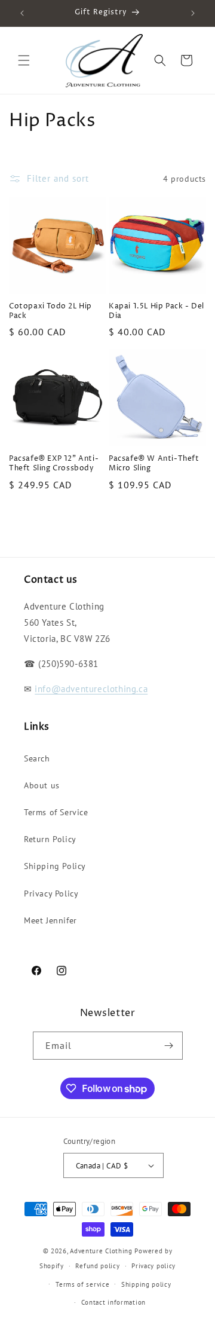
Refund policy (97, 1266)
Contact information (113, 1302)
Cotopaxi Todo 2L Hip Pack (50, 311)
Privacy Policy (51, 893)
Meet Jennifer (50, 920)
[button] (24, 60)
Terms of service (82, 1284)
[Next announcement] (193, 13)
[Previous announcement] (22, 13)
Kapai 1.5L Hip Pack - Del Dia (156, 311)
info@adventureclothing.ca (91, 688)
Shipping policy (146, 1284)
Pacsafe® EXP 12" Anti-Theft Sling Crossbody (54, 463)
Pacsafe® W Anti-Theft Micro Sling (154, 463)
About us (42, 785)
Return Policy (50, 839)
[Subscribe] (169, 1046)
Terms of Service (56, 812)
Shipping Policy (55, 866)
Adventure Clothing (101, 1251)
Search (37, 758)
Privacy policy (153, 1266)
